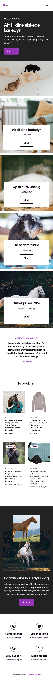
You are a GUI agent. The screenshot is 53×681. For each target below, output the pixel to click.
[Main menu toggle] (47, 5)
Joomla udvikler (34, 675)
